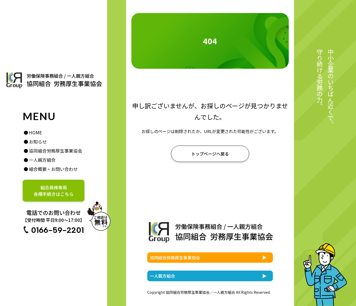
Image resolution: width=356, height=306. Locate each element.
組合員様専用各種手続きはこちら (53, 190)
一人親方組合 (42, 160)
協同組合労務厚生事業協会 (55, 150)
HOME (35, 132)
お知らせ (38, 141)
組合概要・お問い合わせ (53, 169)
